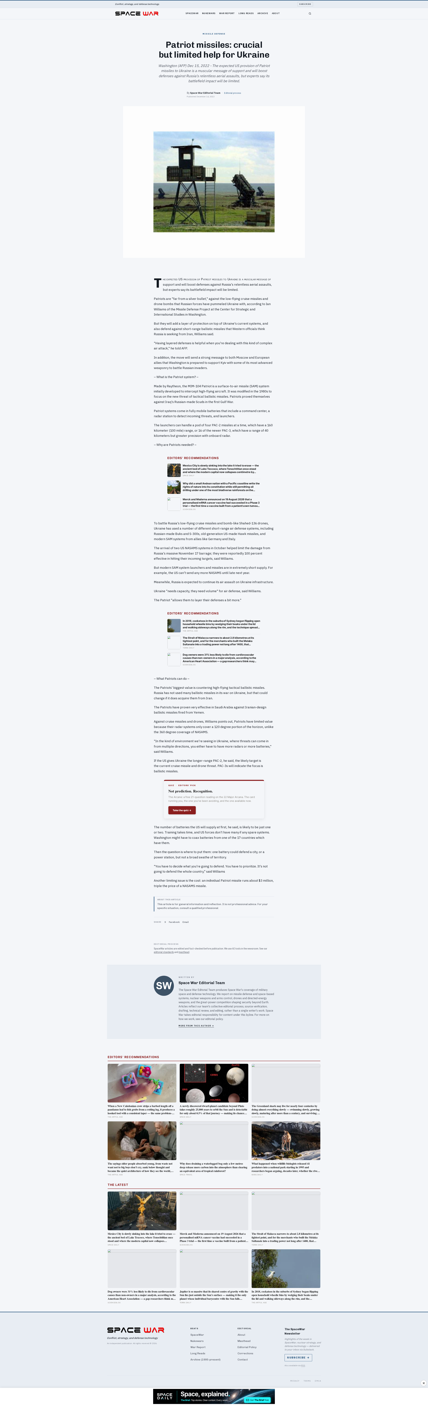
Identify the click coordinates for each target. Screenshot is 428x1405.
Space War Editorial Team (205, 92)
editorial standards (164, 952)
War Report (227, 13)
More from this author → (196, 1025)
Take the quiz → (182, 810)
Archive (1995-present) (205, 1359)
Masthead (244, 1341)
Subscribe (305, 4)
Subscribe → (298, 1357)
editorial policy (214, 1019)
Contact (243, 1359)
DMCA (318, 1381)
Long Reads (246, 13)
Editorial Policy (247, 1347)
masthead (184, 952)
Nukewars (209, 13)
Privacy (295, 1381)
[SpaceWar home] (136, 13)
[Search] (310, 14)
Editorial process (232, 93)
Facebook (174, 922)
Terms (307, 1381)
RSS (303, 1365)
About (276, 13)
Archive (262, 13)
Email (186, 922)
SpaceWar (192, 13)
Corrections (245, 1353)
